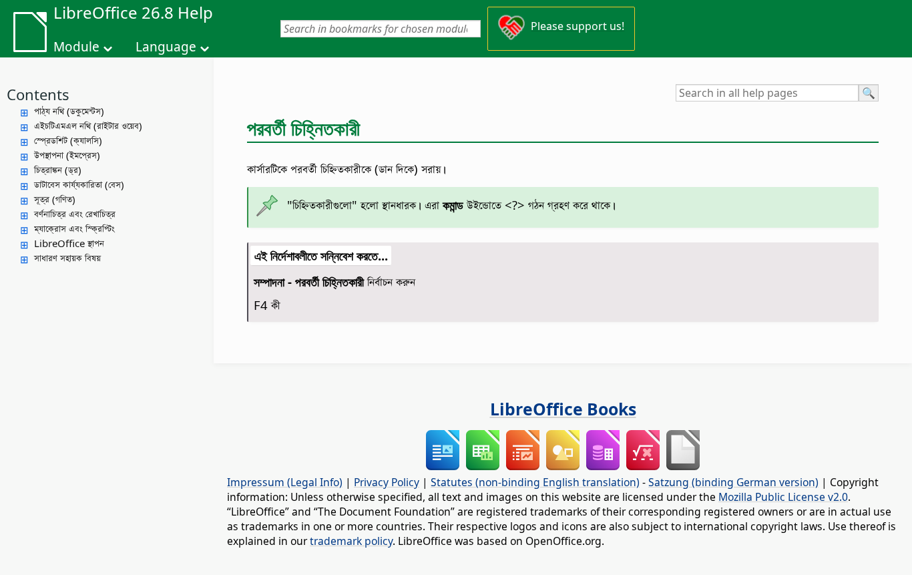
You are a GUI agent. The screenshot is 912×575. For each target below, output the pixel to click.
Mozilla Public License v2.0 (783, 497)
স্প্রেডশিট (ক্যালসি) (68, 140)
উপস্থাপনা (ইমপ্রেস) (67, 155)
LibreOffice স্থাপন (69, 243)
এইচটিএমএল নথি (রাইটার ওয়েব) (88, 125)
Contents (38, 94)
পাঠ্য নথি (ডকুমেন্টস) (69, 111)
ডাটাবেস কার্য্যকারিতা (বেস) (79, 184)
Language (166, 46)
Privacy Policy (386, 482)
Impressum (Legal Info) (285, 482)
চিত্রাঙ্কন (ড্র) (57, 169)
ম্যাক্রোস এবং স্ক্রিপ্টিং (74, 228)
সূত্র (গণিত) (54, 199)
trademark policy (351, 541)
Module (76, 46)
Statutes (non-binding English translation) (535, 482)
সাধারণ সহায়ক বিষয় (67, 257)
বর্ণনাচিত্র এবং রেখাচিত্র (75, 213)
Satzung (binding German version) (733, 482)
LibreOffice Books (563, 408)
